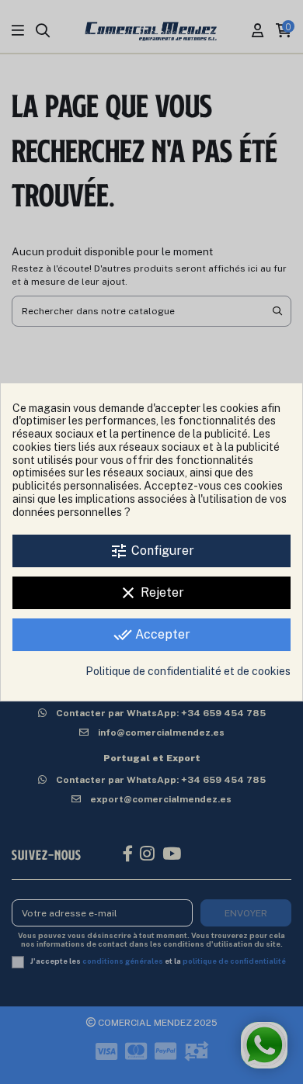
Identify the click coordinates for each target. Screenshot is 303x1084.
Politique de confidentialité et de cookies (188, 671)
